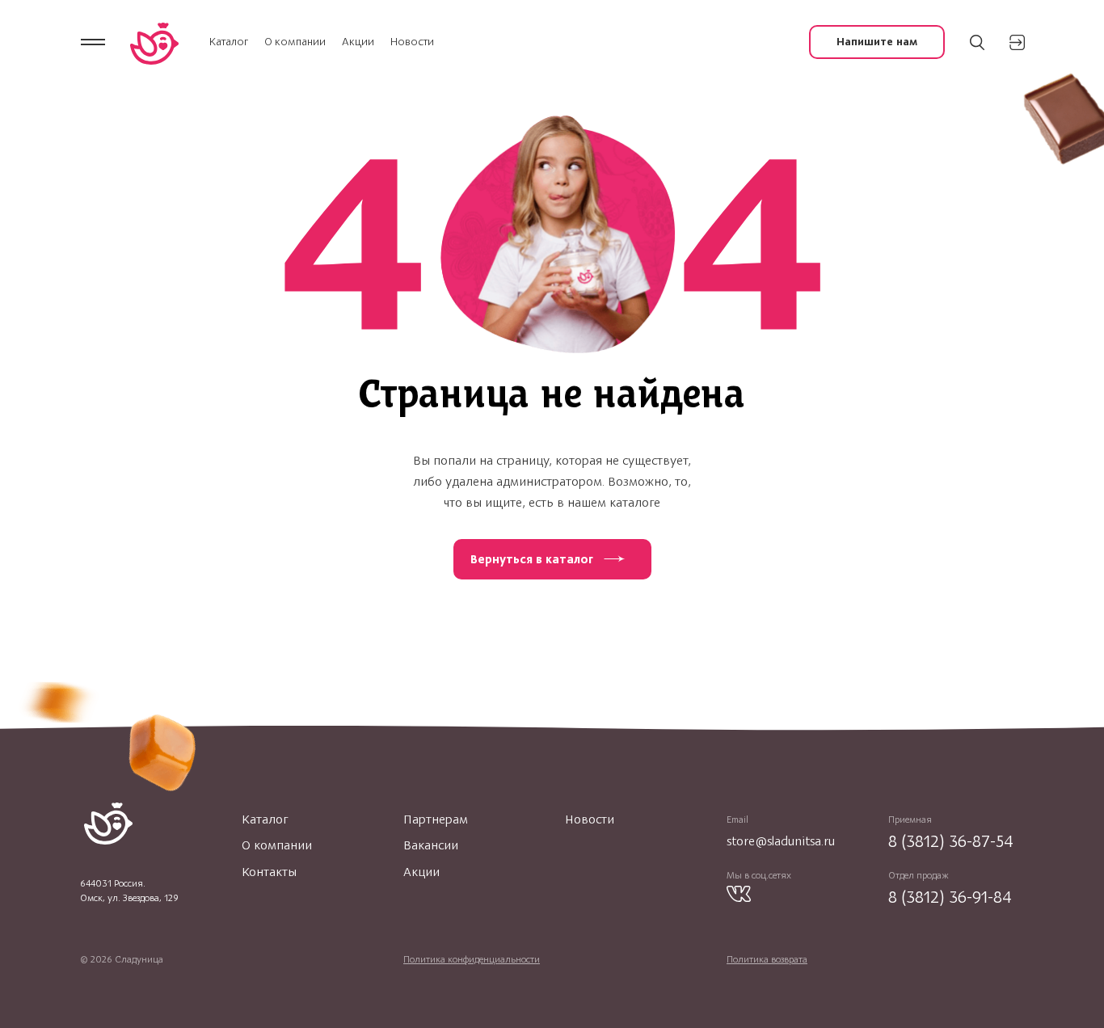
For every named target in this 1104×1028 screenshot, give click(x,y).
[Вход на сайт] (1017, 42)
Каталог (228, 41)
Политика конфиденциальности (471, 959)
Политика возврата (767, 959)
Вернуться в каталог (531, 559)
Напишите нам (876, 41)
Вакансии (430, 845)
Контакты (269, 872)
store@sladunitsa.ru (781, 841)
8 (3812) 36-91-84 (950, 897)
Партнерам (435, 819)
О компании (295, 41)
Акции (358, 41)
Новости (412, 41)
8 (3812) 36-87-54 (950, 841)
